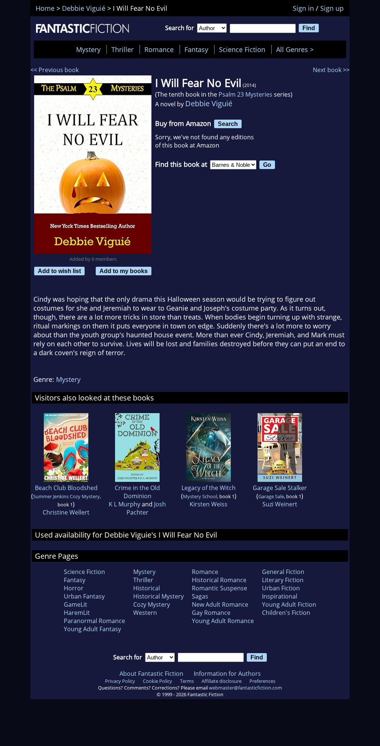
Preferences (262, 681)
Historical (146, 588)
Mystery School (200, 496)
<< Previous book (54, 70)
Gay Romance (211, 613)
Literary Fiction (283, 580)
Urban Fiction (281, 588)
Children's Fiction (286, 613)
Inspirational (279, 596)
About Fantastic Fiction (151, 673)
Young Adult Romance (223, 621)
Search (228, 123)
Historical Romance (219, 580)
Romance (159, 49)
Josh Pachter (146, 508)
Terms (187, 681)
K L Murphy (124, 504)
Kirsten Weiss (208, 504)
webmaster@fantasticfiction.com (245, 687)
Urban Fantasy (84, 596)
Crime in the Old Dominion (137, 492)
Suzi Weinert (279, 504)
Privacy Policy (120, 681)
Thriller (122, 49)
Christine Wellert (66, 512)
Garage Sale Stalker (280, 488)
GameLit (75, 604)
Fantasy (196, 49)
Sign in (303, 8)
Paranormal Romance (94, 621)
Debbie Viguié (208, 103)
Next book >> (331, 70)
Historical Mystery (158, 596)
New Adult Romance (220, 604)
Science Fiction (242, 49)
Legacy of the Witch (208, 488)
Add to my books (123, 270)
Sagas (200, 596)
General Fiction (283, 572)
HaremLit (77, 613)
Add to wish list (59, 270)
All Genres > (296, 49)
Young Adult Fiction (289, 604)
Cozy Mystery (151, 604)
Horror (73, 588)
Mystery (88, 49)
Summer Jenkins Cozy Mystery (66, 496)
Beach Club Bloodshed (66, 488)
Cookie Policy (157, 681)
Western (145, 613)
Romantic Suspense (219, 588)
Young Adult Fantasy (92, 629)
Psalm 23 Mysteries (245, 94)
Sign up (332, 8)
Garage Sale (271, 496)
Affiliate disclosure (222, 681)
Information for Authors (227, 673)
